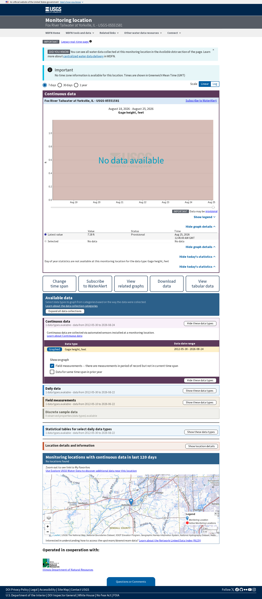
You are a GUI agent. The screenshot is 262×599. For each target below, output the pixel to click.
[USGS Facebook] (237, 591)
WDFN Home (52, 33)
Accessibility (48, 590)
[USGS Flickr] (245, 591)
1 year (83, 85)
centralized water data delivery (83, 56)
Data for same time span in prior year (79, 372)
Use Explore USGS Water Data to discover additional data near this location (91, 470)
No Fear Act (103, 595)
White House (86, 595)
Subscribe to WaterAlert (201, 100)
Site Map (63, 590)
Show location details (201, 446)
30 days (68, 85)
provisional (211, 211)
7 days (52, 85)
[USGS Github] (241, 591)
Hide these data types (200, 323)
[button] (131, 502)
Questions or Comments (131, 581)
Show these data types (199, 390)
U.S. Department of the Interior (26, 595)
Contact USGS (80, 590)
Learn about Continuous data (64, 336)
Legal (34, 590)
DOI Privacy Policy (17, 590)
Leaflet (56, 535)
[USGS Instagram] (254, 591)
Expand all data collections (64, 311)
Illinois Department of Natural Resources (68, 569)
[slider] (213, 207)
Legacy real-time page (75, 41)
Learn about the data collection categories (71, 305)
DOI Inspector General (62, 595)
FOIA (116, 595)
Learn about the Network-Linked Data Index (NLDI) (170, 540)
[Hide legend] (215, 514)
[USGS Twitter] (233, 591)
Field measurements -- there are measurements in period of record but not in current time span (117, 366)
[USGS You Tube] (250, 591)
